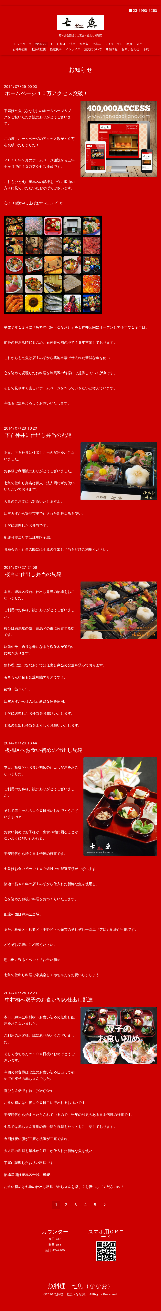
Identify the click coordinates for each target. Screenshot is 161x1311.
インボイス (73, 49)
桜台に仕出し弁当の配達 (33, 574)
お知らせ (41, 44)
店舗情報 (112, 49)
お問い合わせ (130, 49)
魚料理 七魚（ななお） (80, 1286)
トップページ (22, 44)
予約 (146, 49)
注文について (93, 49)
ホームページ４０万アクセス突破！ (46, 93)
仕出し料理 (58, 44)
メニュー (142, 44)
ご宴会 (96, 44)
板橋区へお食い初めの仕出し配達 (44, 750)
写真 (129, 44)
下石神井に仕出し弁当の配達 (38, 435)
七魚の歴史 (38, 49)
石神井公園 (20, 49)
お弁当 (83, 44)
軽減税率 (56, 49)
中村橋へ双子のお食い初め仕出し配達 (49, 999)
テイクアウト (114, 44)
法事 (72, 44)
